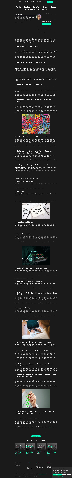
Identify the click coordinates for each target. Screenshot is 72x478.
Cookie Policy (59, 476)
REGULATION (39, 1)
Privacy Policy (63, 476)
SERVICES (28, 1)
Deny (66, 474)
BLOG (35, 1)
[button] (70, 468)
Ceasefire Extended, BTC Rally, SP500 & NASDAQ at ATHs (41, 451)
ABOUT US (32, 1)
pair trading (50, 427)
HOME (25, 1)
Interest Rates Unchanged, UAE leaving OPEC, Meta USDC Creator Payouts (30, 452)
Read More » (16, 455)
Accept (57, 474)
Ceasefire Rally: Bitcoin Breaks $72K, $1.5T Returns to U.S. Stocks (51, 452)
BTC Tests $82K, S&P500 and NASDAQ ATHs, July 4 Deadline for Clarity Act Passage (19, 452)
